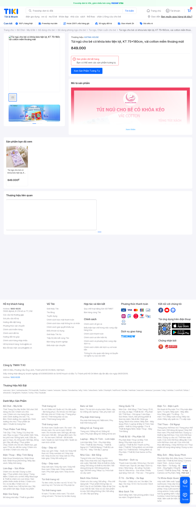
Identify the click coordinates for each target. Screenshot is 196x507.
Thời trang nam (50, 424)
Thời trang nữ (49, 406)
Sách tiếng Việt (125, 495)
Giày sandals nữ (57, 453)
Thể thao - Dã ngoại (131, 414)
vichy (31, 393)
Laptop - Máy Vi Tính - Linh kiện (97, 439)
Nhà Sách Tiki (126, 491)
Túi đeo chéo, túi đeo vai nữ (54, 482)
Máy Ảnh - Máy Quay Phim (171, 455)
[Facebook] (160, 310)
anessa (148, 390)
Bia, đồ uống (13, 442)
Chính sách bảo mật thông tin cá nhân (63, 323)
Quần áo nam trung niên (57, 440)
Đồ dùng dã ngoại (175, 430)
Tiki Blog (51, 312)
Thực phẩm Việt (26, 435)
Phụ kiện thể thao (174, 432)
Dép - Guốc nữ (61, 451)
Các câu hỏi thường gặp (13, 315)
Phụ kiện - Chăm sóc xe (129, 481)
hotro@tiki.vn (26, 344)
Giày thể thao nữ (179, 445)
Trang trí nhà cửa (87, 458)
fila (36, 393)
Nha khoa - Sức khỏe (135, 470)
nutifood (116, 390)
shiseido (7, 393)
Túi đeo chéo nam (57, 493)
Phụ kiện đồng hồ (93, 434)
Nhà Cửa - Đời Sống (90, 455)
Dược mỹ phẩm (27, 489)
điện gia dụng (33, 16)
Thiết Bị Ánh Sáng (175, 461)
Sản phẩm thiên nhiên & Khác (18, 480)
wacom (140, 390)
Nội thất (93, 463)
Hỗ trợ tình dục (25, 486)
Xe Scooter (142, 484)
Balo (82, 409)
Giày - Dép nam (50, 463)
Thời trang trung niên (56, 419)
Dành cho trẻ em (16, 445)
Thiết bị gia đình (27, 497)
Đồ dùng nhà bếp (10, 497)
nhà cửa (74, 16)
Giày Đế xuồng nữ (59, 458)
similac (170, 390)
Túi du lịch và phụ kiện (95, 409)
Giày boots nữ (52, 456)
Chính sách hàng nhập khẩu (15, 340)
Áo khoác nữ (62, 412)
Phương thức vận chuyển (14, 326)
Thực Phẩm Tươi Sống (14, 429)
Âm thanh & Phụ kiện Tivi (168, 409)
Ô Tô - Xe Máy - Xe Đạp (131, 478)
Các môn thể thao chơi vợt (174, 441)
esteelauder (22, 390)
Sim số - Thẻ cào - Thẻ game (141, 473)
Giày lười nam (47, 467)
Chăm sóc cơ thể (16, 476)
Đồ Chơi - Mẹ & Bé (12, 406)
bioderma (73, 390)
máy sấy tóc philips (176, 484)
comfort (178, 390)
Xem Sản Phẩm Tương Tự (87, 70)
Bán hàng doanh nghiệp (57, 342)
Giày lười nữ (65, 456)
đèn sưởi (170, 481)
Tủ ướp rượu (185, 419)
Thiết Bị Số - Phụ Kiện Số (132, 436)
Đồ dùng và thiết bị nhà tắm (98, 465)
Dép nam (55, 469)
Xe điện (144, 481)
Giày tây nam (60, 467)
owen (50, 390)
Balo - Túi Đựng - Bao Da (174, 465)
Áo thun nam (47, 428)
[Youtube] (166, 310)
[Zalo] (173, 310)
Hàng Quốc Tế (126, 406)
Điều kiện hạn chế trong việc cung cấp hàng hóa (100, 328)
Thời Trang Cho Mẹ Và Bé (14, 409)
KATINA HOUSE (91, 37)
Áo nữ (44, 409)
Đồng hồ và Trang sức (92, 428)
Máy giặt (166, 414)
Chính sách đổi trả (11, 333)
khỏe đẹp (64, 16)
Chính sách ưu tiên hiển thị (95, 337)
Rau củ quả (13, 435)
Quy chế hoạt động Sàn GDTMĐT (98, 309)
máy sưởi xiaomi (177, 491)
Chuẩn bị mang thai (17, 424)
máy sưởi (161, 481)
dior (13, 390)
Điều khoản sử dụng (55, 331)
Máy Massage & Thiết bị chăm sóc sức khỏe (20, 477)
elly (80, 390)
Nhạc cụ (100, 470)
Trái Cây (6, 432)
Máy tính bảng (15, 463)
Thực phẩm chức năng (18, 474)
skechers (93, 390)
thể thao (91, 16)
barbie (43, 390)
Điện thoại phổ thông (17, 461)
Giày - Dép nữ (49, 447)
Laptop (105, 450)
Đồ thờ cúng (90, 470)
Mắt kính (104, 420)
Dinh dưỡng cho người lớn (19, 419)
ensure (57, 390)
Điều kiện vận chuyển (56, 345)
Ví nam (45, 493)
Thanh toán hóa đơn (127, 463)
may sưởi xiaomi (171, 489)
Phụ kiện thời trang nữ (89, 420)
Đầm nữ (51, 409)
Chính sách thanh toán (94, 334)
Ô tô (134, 484)
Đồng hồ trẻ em (109, 434)
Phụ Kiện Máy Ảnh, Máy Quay (170, 458)
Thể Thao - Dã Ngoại (168, 424)
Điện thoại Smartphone (13, 458)
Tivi (164, 417)
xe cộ (44, 16)
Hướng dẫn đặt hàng (12, 322)
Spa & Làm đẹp (137, 465)
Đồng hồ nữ (96, 431)
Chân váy (60, 414)
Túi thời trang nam (51, 490)
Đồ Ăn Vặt (90, 489)
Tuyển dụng (52, 316)
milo (85, 390)
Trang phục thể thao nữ (167, 428)
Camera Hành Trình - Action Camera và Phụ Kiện (174, 463)
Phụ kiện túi (69, 485)
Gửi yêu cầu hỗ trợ (11, 318)
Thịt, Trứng (17, 432)
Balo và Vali (86, 406)
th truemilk (34, 390)
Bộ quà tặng (93, 493)
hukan (24, 393)
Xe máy (127, 484)
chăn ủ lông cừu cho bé (109, 16)
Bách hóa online (132, 421)
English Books (134, 497)
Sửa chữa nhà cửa (93, 461)
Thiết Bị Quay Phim (173, 470)
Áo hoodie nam (54, 432)
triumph (107, 390)
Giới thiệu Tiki (53, 309)
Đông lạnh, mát (21, 437)
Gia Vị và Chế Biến (93, 486)
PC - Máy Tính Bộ (92, 450)
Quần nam (58, 428)
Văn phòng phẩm (141, 495)
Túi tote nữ (58, 485)
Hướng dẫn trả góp (11, 337)
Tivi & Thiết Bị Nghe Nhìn (134, 427)
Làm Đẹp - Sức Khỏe (13, 468)
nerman (132, 390)
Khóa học (142, 463)
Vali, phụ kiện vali (107, 412)
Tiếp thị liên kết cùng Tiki (58, 338)
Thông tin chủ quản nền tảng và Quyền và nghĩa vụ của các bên (101, 354)
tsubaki (42, 393)
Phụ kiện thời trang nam (96, 421)
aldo (101, 390)
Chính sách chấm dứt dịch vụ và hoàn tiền (100, 348)
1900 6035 (15, 377)
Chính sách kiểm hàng (13, 329)
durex (64, 390)
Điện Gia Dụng (10, 494)
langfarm (16, 393)
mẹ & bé (53, 16)
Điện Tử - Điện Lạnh (168, 406)
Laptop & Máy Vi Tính (139, 424)
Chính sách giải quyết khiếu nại (60, 327)
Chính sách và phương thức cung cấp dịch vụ (100, 342)
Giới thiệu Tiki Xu (54, 334)
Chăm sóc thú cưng (88, 481)
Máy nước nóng (174, 417)
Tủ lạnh (166, 412)
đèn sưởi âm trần (170, 498)
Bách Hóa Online (89, 478)
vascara (6, 390)
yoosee (156, 390)
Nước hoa (13, 486)
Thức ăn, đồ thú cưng (17, 447)
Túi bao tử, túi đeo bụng (65, 496)
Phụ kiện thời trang (90, 417)
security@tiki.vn (25, 348)
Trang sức (84, 431)
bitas (186, 390)
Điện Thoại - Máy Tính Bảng (18, 455)
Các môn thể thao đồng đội (175, 440)
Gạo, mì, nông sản (17, 440)
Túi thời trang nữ (50, 479)
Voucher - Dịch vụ (128, 459)
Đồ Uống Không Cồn (96, 491)
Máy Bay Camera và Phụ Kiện (174, 471)
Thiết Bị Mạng (95, 447)
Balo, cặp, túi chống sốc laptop (98, 410)
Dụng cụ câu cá (170, 437)
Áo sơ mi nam (59, 430)
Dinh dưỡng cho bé (16, 417)
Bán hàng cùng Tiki (92, 312)
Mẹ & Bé (135, 419)
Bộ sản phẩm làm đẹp (19, 487)
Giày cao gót (47, 451)
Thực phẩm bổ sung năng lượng (175, 446)
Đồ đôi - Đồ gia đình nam (61, 435)
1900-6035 (15, 309)
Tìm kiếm (129, 10)
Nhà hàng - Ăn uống (133, 468)
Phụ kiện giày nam (55, 472)
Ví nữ (70, 482)
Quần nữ (60, 409)
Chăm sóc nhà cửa (19, 450)
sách (82, 16)
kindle (124, 390)
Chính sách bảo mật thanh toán (60, 320)
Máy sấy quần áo (171, 419)
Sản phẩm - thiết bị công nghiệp (136, 425)
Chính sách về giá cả (93, 324)
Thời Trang (142, 409)
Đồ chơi (30, 409)
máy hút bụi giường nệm (173, 492)
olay (164, 390)
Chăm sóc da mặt (11, 472)
